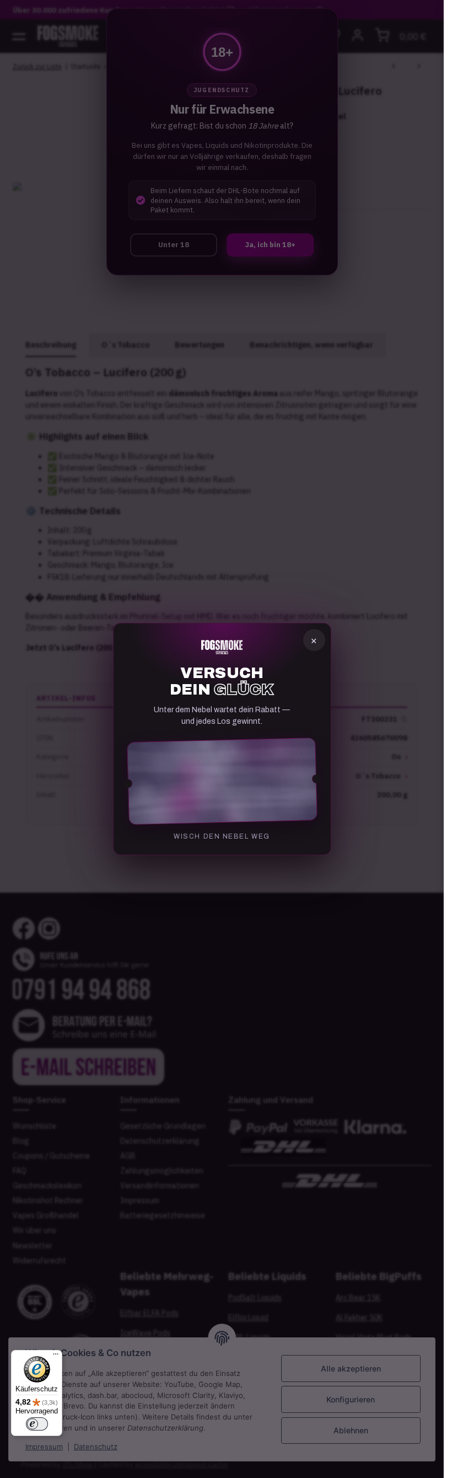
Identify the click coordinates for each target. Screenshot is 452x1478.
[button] (222, 781)
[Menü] (55, 1356)
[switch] (37, 1424)
